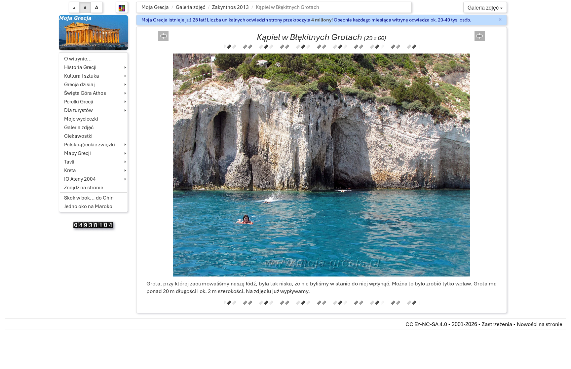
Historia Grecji (80, 67)
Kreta (70, 170)
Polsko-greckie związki (89, 144)
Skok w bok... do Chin (89, 198)
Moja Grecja (155, 7)
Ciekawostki (78, 136)
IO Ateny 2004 (80, 179)
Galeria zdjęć (190, 7)
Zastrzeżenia (497, 324)
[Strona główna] (93, 32)
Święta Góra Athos (85, 93)
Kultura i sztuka (81, 76)
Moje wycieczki (81, 119)
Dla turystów (78, 110)
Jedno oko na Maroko (88, 206)
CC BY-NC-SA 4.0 (426, 324)
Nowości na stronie (539, 324)
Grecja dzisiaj (79, 84)
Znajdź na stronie (83, 187)
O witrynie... (78, 58)
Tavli (69, 162)
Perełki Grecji (78, 101)
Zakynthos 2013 (230, 7)
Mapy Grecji (77, 153)
